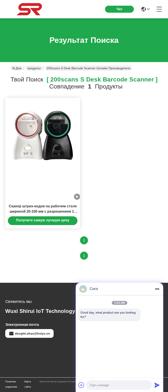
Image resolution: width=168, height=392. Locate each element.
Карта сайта (27, 384)
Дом (18, 68)
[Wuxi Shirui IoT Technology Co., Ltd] (29, 9)
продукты (34, 68)
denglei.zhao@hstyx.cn (32, 333)
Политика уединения (11, 384)
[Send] (157, 385)
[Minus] (157, 288)
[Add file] (81, 385)
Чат (119, 9)
